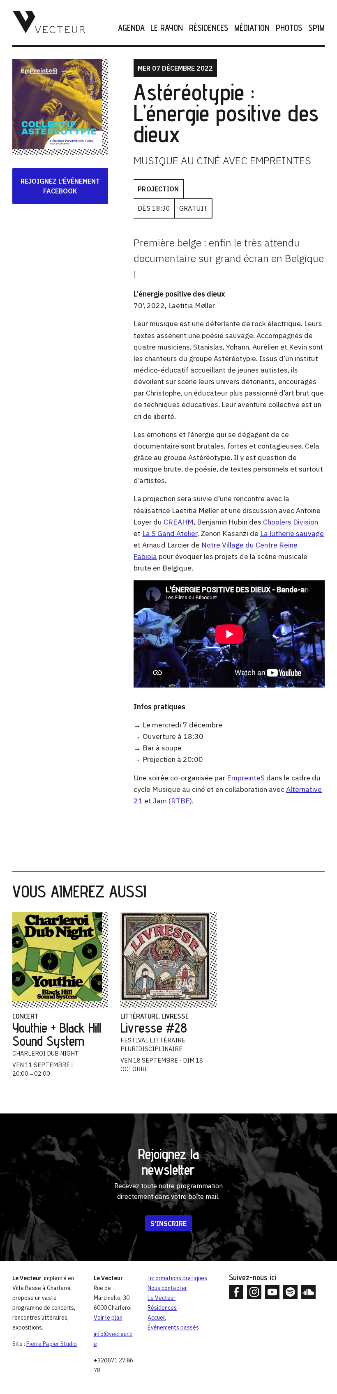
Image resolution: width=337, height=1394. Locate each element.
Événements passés (173, 1327)
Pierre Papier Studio (51, 1344)
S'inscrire (168, 1223)
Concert (25, 1016)
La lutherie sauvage (292, 533)
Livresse (175, 1016)
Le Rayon (166, 28)
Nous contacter (167, 1288)
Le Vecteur (161, 1298)
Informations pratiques (177, 1278)
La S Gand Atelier (169, 533)
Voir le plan (108, 1317)
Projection (158, 189)
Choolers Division (290, 522)
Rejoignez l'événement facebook (60, 186)
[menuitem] (128, 28)
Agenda (131, 28)
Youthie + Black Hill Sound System (56, 1034)
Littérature (139, 1016)
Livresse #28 (153, 1027)
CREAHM (179, 522)
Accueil (157, 1317)
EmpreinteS (246, 777)
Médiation (252, 28)
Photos (289, 28)
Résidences (208, 28)
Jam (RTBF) (172, 800)
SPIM (316, 28)
